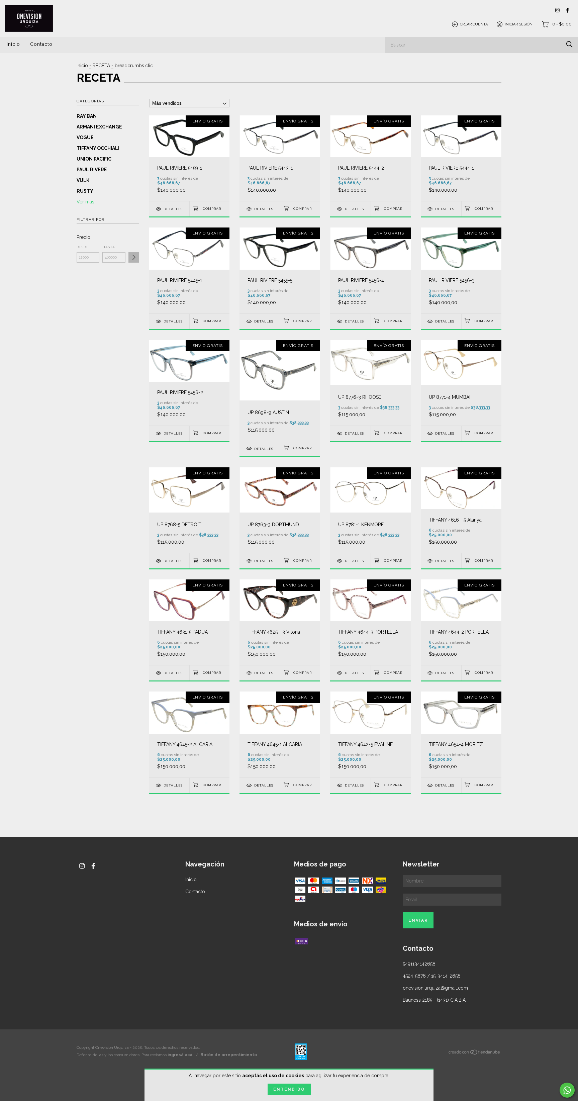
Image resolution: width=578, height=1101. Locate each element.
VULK (83, 180)
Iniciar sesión (519, 24)
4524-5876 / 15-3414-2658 (432, 976)
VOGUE (85, 137)
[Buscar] (569, 44)
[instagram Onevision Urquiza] (557, 10)
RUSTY (85, 191)
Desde (83, 247)
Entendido (289, 1089)
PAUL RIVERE (92, 169)
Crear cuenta (474, 24)
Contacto (41, 44)
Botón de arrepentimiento (228, 1054)
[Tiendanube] (474, 1053)
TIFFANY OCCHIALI (98, 148)
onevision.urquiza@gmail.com (435, 988)
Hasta (108, 247)
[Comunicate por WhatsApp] (567, 1090)
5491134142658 (419, 964)
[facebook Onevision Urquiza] (567, 10)
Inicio (13, 44)
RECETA (101, 65)
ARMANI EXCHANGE (99, 126)
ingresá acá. (180, 1054)
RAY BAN (87, 116)
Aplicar (133, 257)
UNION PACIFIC (94, 159)
